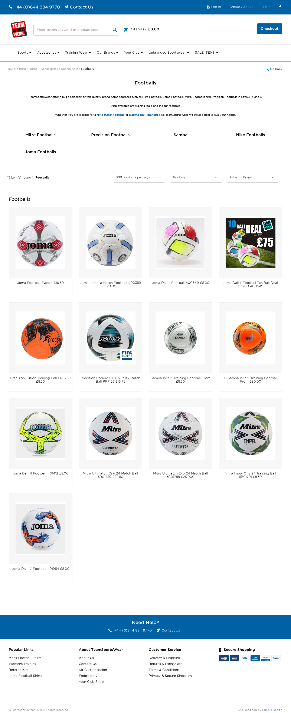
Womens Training (22, 664)
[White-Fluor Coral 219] (40, 528)
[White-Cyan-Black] (110, 338)
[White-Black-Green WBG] (250, 433)
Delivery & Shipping (164, 658)
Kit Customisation (93, 670)
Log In (216, 7)
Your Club (132, 52)
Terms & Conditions (164, 670)
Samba (180, 135)
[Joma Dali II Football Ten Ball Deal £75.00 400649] (250, 242)
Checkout (269, 28)
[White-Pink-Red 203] (180, 242)
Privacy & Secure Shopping (170, 675)
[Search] (115, 29)
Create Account (242, 7)
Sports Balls (69, 68)
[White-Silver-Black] (180, 338)
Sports (23, 52)
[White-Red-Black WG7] (110, 433)
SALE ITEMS (205, 52)
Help (267, 7)
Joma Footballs (40, 152)
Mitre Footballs (40, 135)
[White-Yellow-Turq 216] (40, 433)
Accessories (47, 52)
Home (33, 68)
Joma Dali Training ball (147, 115)
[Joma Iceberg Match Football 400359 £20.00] (110, 242)
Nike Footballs (250, 135)
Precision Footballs (110, 135)
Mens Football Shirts (25, 658)
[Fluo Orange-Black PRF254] (40, 338)
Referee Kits (18, 670)
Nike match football (111, 115)
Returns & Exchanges (165, 664)
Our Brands (106, 52)
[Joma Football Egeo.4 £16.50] (40, 242)
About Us (86, 658)
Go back (276, 69)
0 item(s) (144, 29)
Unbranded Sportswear (168, 52)
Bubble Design (272, 710)
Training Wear (77, 52)
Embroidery (88, 675)
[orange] (250, 338)
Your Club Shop (91, 681)
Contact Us (81, 7)
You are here (16, 68)
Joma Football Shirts (25, 675)
